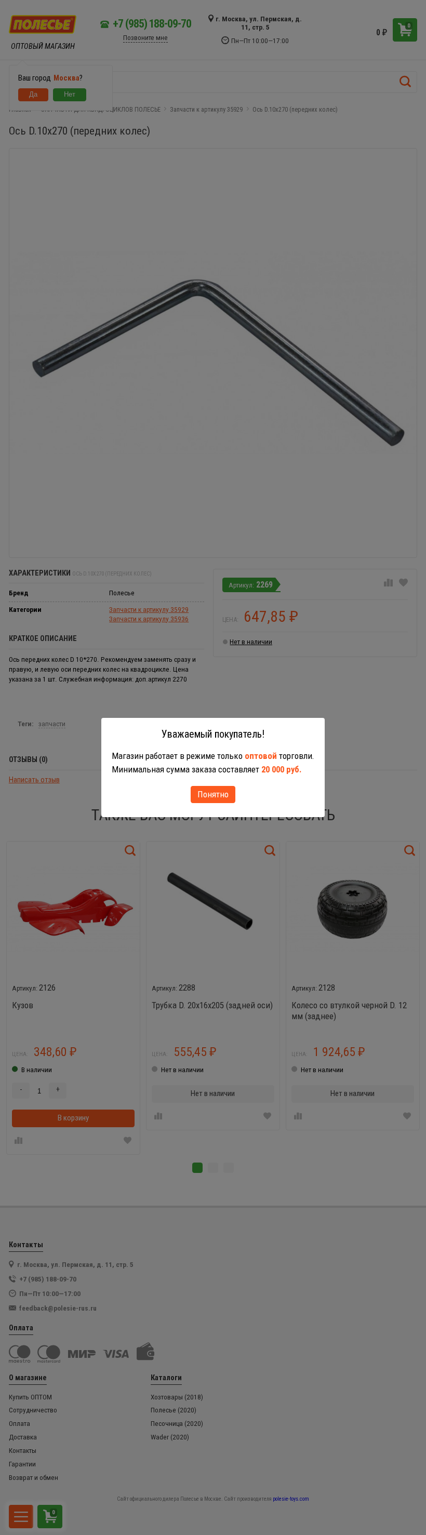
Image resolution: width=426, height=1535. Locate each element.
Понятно (213, 794)
